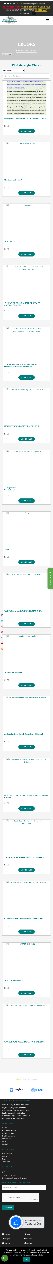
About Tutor (6, 1138)
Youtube (7, 1243)
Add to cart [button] (26, 131)
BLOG (8, 10)
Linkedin (29, 1239)
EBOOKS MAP (41, 10)
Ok (27, 1259)
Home (20, 50)
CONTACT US (17, 10)
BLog (4, 1141)
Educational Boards (9, 1130)
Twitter (28, 1234)
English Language (8, 1133)
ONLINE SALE (44, 7)
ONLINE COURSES (29, 7)
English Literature (8, 1136)
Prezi (4, 1159)
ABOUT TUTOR (28, 10)
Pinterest (29, 1243)
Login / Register (23, 13)
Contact (5, 1144)
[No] (50, 1255)
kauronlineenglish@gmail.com (34, 3)
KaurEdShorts (12, 7)
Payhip (4, 1156)
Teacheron (6, 1162)
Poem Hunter (7, 1153)
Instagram (7, 1239)
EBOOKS (28, 50)
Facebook (7, 1234)
